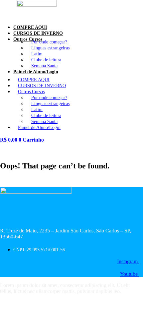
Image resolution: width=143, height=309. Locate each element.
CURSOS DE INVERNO (42, 85)
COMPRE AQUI (34, 79)
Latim (37, 53)
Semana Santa (44, 121)
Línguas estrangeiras (50, 47)
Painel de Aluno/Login (35, 71)
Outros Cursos (31, 91)
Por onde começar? (49, 41)
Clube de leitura (46, 59)
